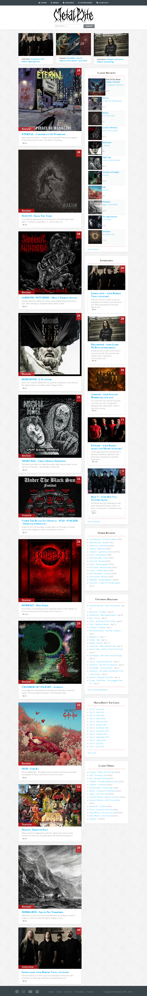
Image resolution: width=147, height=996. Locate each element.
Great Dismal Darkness (111, 160)
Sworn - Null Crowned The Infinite (102, 621)
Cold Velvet (107, 219)
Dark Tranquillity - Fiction (98, 558)
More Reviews (93, 249)
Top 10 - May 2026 (96, 712)
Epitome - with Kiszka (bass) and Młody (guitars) (106, 446)
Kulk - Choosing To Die (98, 775)
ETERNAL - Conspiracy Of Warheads (43, 134)
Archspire (106, 231)
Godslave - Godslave (97, 627)
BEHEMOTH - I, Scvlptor (37, 379)
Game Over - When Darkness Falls (102, 646)
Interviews (86, 3)
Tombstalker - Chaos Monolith (100, 668)
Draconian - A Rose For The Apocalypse (104, 583)
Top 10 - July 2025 (96, 743)
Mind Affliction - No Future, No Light (103, 812)
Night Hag (107, 157)
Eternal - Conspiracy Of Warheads (102, 791)
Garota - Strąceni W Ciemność (100, 662)
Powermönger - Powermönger (101, 788)
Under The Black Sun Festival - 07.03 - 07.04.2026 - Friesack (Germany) (50, 522)
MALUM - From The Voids (37, 216)
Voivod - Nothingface (97, 555)
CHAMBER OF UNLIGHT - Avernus (42, 687)
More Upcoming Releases (97, 690)
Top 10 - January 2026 (98, 725)
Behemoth (107, 142)
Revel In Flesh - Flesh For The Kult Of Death (106, 649)
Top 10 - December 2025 (99, 728)
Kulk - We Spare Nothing (98, 778)
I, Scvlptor (106, 145)
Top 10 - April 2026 (96, 715)
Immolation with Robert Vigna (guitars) (45, 972)
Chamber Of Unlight (111, 172)
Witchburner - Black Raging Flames (102, 615)
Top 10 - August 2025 (97, 740)
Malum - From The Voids (98, 794)
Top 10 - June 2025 (96, 746)
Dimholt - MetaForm (97, 549)
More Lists (92, 753)
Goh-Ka (105, 190)
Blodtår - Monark (96, 643)
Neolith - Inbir (94, 640)
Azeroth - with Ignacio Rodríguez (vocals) (104, 395)
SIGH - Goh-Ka (30, 768)
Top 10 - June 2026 (96, 709)
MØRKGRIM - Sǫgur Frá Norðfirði (42, 912)
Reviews (69, 3)
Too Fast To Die (108, 234)
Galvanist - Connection (98, 784)
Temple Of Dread (113, 82)
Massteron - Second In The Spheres (103, 665)
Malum (105, 113)
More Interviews (94, 521)
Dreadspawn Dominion (115, 85)
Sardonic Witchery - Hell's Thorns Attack (104, 605)
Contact (103, 3)
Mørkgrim (107, 202)
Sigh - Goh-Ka (94, 618)
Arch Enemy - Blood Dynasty (100, 567)
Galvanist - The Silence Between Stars (103, 781)
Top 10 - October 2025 (98, 734)
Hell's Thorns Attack (110, 130)
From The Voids (109, 115)
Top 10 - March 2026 (97, 718)
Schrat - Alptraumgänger (98, 564)
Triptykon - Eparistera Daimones (101, 552)
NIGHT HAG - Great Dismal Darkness (44, 461)
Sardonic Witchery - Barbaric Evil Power (104, 797)
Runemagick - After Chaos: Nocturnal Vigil (105, 655)
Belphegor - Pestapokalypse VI (101, 580)
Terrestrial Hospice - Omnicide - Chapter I (105, 630)
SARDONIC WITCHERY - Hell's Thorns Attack (49, 297)
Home (43, 3)
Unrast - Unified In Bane (98, 570)
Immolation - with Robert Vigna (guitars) (106, 294)
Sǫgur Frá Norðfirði (110, 204)
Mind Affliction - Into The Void (100, 816)
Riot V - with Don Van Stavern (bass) (104, 498)
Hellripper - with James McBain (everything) (105, 345)
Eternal (106, 98)
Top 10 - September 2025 (99, 737)
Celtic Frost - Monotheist (98, 545)
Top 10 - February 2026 (98, 721)
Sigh (104, 187)
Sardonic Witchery (110, 127)
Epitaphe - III (94, 637)
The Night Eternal (110, 216)
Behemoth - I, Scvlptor (97, 612)
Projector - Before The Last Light (101, 772)
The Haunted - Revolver (98, 576)
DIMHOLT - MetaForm (35, 605)
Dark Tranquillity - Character (100, 573)
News (55, 3)
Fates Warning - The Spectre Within (102, 539)
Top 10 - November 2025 (99, 731)
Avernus (106, 175)
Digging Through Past (35, 829)
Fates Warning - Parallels (98, 542)
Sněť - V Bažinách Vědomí (99, 624)
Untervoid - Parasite (97, 561)
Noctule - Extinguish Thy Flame (101, 677)
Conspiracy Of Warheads (112, 101)
